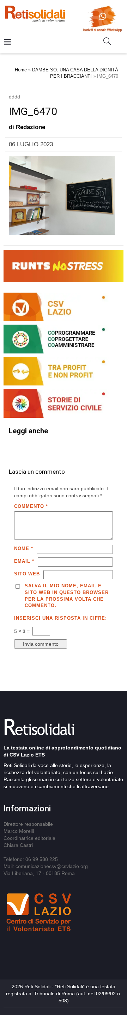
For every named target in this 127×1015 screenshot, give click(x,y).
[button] (109, 42)
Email (24, 561)
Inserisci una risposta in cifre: (60, 618)
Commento (31, 506)
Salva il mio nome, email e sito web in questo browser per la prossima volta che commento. (67, 595)
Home (21, 69)
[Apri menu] (7, 42)
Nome (23, 548)
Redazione (30, 127)
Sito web (27, 573)
